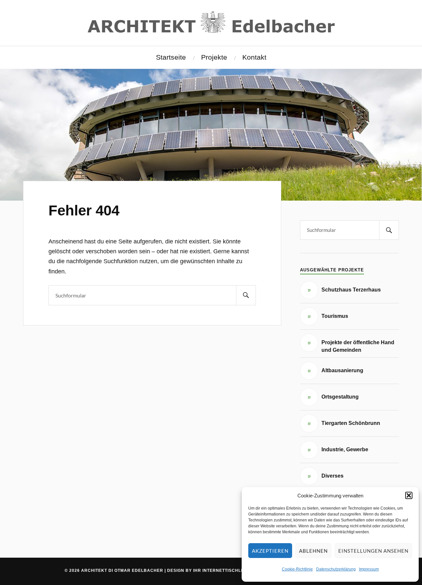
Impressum (369, 569)
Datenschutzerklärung (336, 569)
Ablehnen (313, 551)
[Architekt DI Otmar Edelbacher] (211, 22)
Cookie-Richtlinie (297, 569)
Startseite (171, 57)
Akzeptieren (270, 551)
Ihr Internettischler (220, 570)
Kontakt (254, 57)
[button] (409, 495)
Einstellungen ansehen (373, 551)
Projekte (214, 57)
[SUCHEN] (246, 295)
